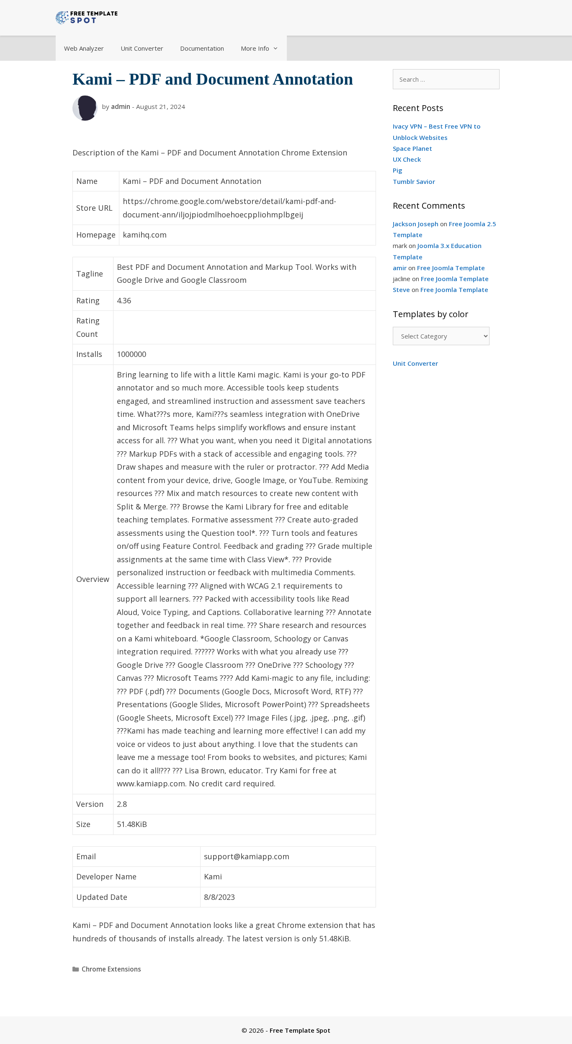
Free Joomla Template (451, 268)
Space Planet (412, 148)
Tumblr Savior (414, 181)
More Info (255, 48)
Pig (397, 170)
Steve (401, 289)
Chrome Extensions (111, 969)
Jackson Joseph (415, 224)
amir (400, 268)
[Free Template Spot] (87, 17)
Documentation (202, 48)
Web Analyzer (84, 48)
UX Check (407, 159)
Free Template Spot (300, 1030)
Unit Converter (142, 48)
